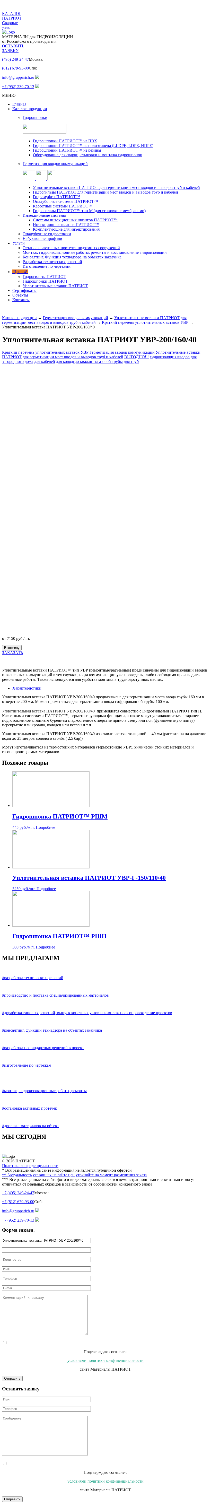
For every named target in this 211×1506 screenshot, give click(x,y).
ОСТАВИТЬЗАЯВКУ (13, 48)
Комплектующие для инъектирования (66, 229)
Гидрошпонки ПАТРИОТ (45, 281)
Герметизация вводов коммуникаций (75, 318)
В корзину (12, 648)
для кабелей (44, 361)
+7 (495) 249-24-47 (18, 1193)
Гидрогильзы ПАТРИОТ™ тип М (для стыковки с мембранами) (89, 210)
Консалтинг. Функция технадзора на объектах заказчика (72, 257)
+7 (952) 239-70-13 (18, 86)
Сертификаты (24, 290)
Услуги (18, 243)
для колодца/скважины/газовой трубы (89, 361)
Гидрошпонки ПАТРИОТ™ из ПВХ (65, 141)
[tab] (110, 688)
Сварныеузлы (10, 25)
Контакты (21, 300)
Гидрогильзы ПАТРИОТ (44, 276)
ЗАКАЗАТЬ (12, 652)
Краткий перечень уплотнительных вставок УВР (145, 322)
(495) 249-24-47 (15, 59)
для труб (131, 361)
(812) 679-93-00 (15, 68)
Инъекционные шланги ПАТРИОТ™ (66, 224)
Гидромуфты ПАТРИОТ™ (56, 197)
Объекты (20, 295)
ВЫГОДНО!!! (136, 357)
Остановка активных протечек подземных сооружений (71, 248)
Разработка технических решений (52, 261)
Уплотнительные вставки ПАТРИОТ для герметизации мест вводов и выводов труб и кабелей (116, 187)
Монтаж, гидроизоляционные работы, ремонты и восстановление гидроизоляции (95, 252)
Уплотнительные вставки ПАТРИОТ (55, 286)
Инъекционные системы (44, 215)
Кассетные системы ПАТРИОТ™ (62, 206)
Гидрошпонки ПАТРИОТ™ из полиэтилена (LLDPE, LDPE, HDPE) (93, 145)
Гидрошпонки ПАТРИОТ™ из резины (67, 150)
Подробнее (45, 827)
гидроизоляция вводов (170, 357)
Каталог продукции (29, 109)
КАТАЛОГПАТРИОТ (12, 15)
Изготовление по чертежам (47, 266)
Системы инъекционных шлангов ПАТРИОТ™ (75, 220)
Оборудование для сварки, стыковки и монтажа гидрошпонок (87, 155)
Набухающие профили (42, 238)
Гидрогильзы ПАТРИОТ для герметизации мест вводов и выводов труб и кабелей (105, 192)
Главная (19, 104)
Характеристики (26, 688)
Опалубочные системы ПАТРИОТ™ (65, 201)
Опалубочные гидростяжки (47, 234)
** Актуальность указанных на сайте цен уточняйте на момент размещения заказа (74, 1175)
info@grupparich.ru (18, 77)
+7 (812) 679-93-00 (18, 1201)
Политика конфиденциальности (30, 1165)
